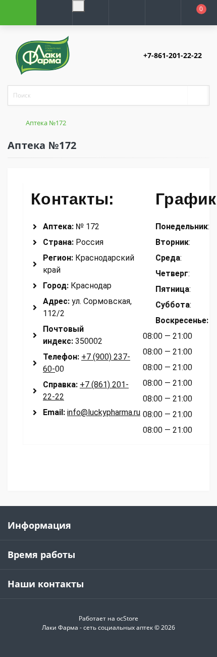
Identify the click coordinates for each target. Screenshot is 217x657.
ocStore (127, 618)
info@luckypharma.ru (103, 412)
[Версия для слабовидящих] (78, 6)
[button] (90, 24)
